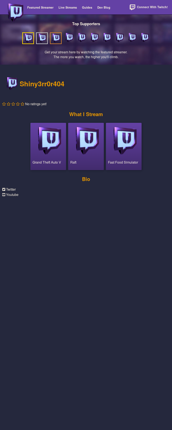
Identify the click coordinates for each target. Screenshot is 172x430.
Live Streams (68, 7)
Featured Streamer (40, 7)
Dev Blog (103, 7)
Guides (87, 7)
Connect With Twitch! (152, 7)
